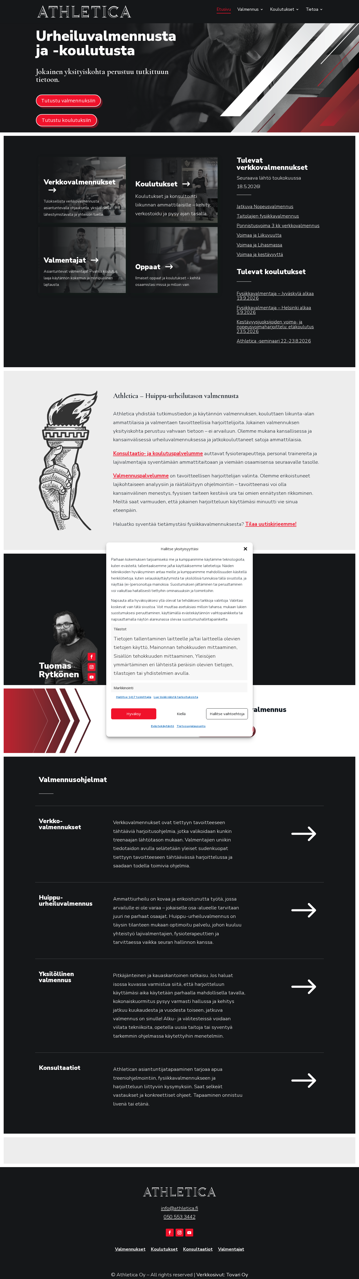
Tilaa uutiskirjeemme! (270, 524)
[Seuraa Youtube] (91, 677)
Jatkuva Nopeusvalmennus (265, 207)
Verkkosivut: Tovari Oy (222, 1274)
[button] (245, 549)
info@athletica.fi (179, 1208)
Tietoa (312, 9)
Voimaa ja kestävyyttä (260, 254)
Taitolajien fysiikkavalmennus (268, 216)
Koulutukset (282, 9)
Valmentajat (231, 1249)
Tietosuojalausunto (191, 726)
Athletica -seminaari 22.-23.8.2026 (274, 341)
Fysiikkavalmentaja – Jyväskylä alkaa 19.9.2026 (275, 295)
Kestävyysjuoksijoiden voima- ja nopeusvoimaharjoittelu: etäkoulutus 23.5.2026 (275, 326)
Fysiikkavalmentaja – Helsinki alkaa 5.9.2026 (274, 310)
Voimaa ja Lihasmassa (259, 245)
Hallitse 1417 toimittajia (133, 697)
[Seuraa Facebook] (91, 657)
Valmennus (248, 9)
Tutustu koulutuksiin (66, 120)
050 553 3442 (179, 1216)
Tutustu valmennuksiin (68, 100)
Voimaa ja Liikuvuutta (259, 235)
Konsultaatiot (198, 1249)
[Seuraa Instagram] (91, 667)
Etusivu (224, 9)
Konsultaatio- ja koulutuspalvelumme (158, 453)
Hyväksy (134, 713)
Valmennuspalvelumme (141, 475)
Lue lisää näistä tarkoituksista (176, 697)
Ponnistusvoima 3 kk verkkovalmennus (278, 226)
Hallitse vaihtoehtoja (227, 713)
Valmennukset (130, 1249)
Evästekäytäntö (162, 726)
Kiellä (181, 713)
